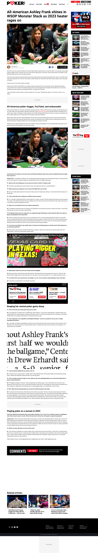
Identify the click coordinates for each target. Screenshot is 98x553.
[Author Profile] (8, 67)
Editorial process (60, 528)
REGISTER (86, 2)
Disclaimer (82, 525)
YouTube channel (43, 111)
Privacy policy (71, 525)
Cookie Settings (83, 528)
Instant (46, 4)
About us (47, 525)
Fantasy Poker (39, 4)
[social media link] (77, 4)
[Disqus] (37, 473)
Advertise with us (60, 527)
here (57, 451)
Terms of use (59, 525)
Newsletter (70, 528)
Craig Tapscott (14, 66)
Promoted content (49, 527)
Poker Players (62, 4)
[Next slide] (13, 301)
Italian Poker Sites (83, 527)
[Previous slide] (9, 301)
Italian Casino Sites (50, 528)
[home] (16, 3)
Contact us (70, 527)
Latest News (31, 4)
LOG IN (75, 2)
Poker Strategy (54, 4)
